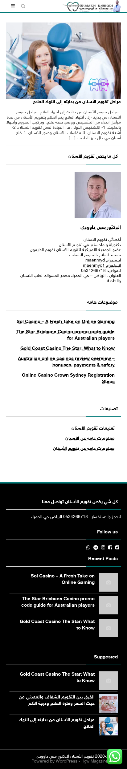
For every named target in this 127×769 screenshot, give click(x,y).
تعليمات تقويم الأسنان (93, 428)
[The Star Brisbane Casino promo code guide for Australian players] (108, 605)
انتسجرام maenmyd (103, 260)
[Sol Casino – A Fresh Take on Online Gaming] (108, 582)
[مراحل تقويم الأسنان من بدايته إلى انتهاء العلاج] (63, 60)
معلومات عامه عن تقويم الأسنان (84, 448)
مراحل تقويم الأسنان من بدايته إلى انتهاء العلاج (77, 102)
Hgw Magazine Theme (101, 761)
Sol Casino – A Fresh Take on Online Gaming (66, 322)
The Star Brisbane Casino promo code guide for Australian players (58, 602)
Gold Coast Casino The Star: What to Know (67, 348)
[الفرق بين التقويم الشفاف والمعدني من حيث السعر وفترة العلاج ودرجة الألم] (108, 703)
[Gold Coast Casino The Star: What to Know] (108, 628)
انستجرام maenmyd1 (102, 265)
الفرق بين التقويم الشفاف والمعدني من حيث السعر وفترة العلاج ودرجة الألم (57, 700)
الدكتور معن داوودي (100, 228)
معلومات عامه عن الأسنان (90, 438)
